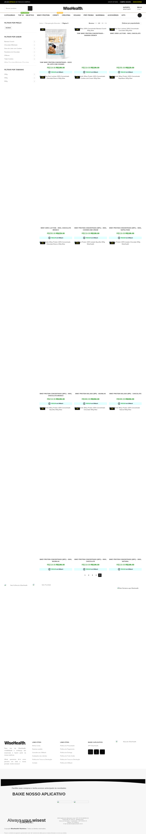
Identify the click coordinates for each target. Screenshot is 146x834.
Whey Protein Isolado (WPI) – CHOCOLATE (125, 393)
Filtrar (8, 28)
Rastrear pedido (37, 751)
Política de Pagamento (67, 751)
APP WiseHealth (93, 747)
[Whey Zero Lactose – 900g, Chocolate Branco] (55, 150)
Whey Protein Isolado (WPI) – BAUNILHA (90, 393)
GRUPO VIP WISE (113, 2)
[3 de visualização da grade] (114, 23)
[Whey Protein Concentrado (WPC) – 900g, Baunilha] (55, 482)
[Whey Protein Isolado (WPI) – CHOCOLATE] (125, 316)
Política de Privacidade (67, 747)
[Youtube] (102, 753)
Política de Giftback (66, 764)
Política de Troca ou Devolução (42, 761)
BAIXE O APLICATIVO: (95, 744)
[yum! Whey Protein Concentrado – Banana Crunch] (90, 30)
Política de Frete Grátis (67, 757)
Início (41, 23)
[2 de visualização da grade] (111, 23)
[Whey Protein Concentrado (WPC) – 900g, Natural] (125, 482)
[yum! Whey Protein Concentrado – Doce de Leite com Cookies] (55, 44)
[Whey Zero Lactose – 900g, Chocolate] (125, 30)
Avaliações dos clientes (39, 757)
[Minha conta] (140, 15)
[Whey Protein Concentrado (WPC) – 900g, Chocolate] (90, 482)
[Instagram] (90, 753)
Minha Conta (36, 747)
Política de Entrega (66, 754)
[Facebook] (96, 753)
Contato (34, 764)
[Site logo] (73, 8)
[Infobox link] (127, 8)
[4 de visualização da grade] (118, 23)
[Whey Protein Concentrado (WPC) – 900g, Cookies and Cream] (90, 150)
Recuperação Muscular (52, 23)
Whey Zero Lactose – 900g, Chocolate (125, 33)
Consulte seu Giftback (39, 754)
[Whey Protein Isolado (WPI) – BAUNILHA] (90, 316)
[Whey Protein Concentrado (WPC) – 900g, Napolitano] (125, 150)
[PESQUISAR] (30, 8)
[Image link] (73, 660)
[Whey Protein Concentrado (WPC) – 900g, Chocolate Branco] (55, 316)
